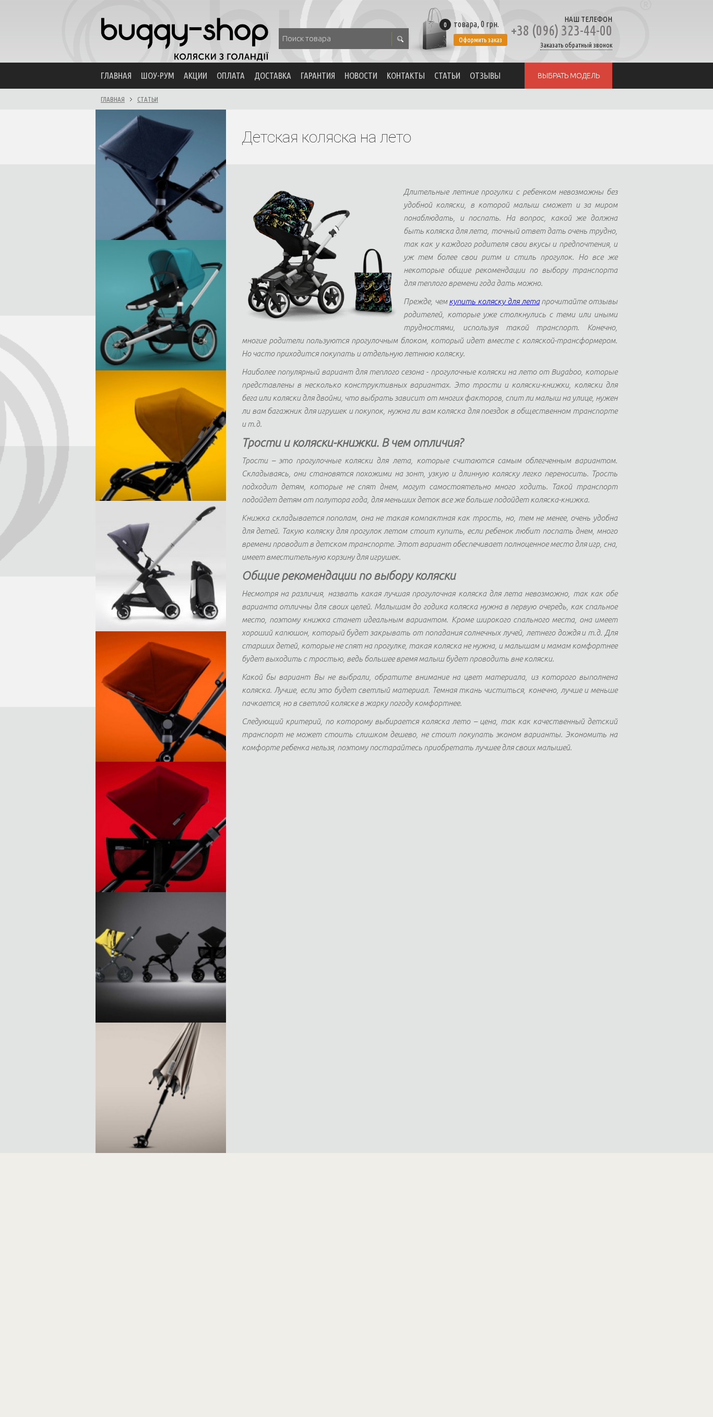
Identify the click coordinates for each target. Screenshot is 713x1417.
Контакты (406, 75)
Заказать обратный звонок (576, 45)
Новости (360, 75)
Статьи (447, 75)
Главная (116, 75)
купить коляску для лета (494, 301)
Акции (195, 75)
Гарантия (318, 75)
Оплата (231, 75)
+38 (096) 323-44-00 (561, 30)
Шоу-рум (157, 75)
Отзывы (485, 75)
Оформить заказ (480, 39)
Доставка (272, 75)
